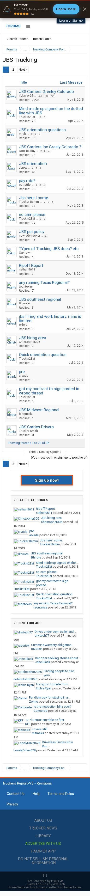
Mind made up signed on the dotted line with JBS (51, 110)
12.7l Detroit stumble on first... (45, 720)
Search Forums (17, 39)
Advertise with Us (43, 843)
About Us (43, 820)
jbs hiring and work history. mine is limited (50, 318)
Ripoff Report (31, 265)
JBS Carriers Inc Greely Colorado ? (50, 146)
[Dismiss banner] (84, 9)
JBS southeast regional (40, 299)
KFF (27, 724)
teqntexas (26, 286)
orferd (23, 324)
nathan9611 (27, 269)
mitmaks (38, 733)
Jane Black (42, 662)
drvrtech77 (42, 635)
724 (52, 96)
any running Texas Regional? (44, 282)
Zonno (33, 701)
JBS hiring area (32, 337)
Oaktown (25, 252)
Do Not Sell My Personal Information (43, 861)
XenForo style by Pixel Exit (45, 881)
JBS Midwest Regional (39, 409)
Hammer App (43, 851)
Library (43, 836)
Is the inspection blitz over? (53, 706)
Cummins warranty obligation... (52, 645)
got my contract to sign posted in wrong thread (49, 390)
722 (40, 96)
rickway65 (26, 95)
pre (22, 371)
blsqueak (25, 414)
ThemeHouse (71, 887)
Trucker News (43, 828)
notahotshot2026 (25, 679)
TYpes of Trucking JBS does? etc (48, 248)
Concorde (40, 710)
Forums (13, 26)
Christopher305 (29, 342)
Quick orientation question (42, 354)
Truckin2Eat (27, 117)
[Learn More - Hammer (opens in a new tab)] (45, 9)
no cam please (32, 214)
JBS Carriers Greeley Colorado (46, 91)
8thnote (24, 303)
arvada (23, 375)
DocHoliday (27, 151)
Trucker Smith (28, 431)
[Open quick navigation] (80, 49)
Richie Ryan (44, 688)
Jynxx (23, 167)
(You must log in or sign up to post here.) (59, 457)
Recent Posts (42, 39)
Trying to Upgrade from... (53, 684)
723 (46, 96)
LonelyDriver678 (24, 750)
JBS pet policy (31, 231)
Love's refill (39, 729)
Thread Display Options (45, 452)
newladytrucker (29, 235)
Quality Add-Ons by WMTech (45, 884)
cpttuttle (24, 184)
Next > (23, 69)
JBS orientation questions (42, 129)
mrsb (22, 133)
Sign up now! (47, 480)
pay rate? (27, 180)
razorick (36, 649)
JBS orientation (33, 163)
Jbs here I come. (34, 197)
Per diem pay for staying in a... (49, 697)
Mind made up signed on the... (57, 563)
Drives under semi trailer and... (55, 631)
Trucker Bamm (29, 201)
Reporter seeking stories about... (57, 658)
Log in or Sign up (71, 20)
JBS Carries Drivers (36, 426)
